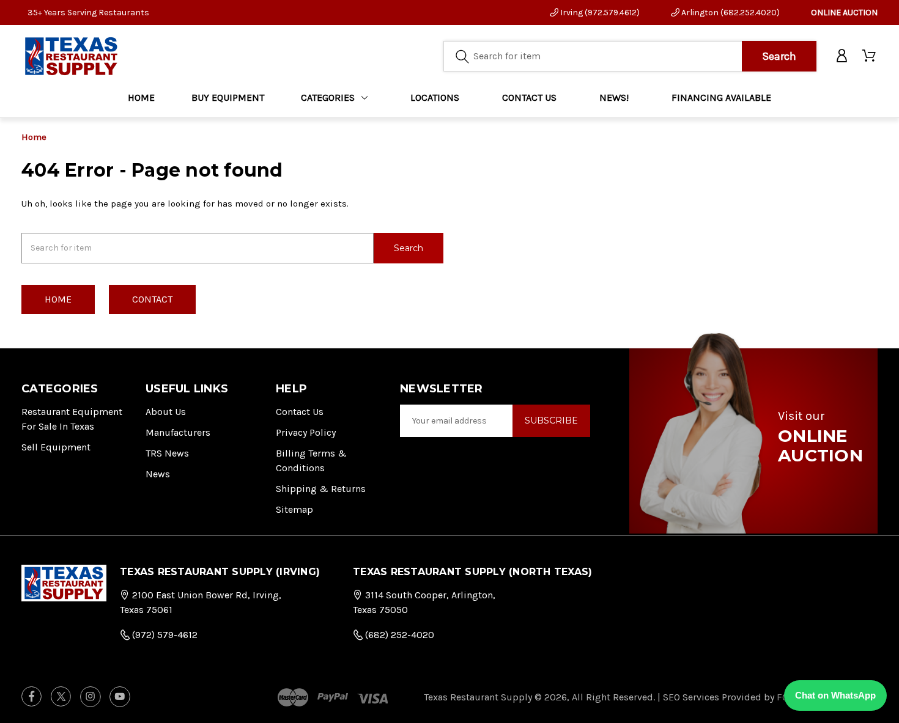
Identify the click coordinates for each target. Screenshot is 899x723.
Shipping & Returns (321, 488)
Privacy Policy (306, 432)
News (158, 474)
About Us (166, 411)
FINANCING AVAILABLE (721, 97)
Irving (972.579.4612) (599, 12)
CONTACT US (529, 97)
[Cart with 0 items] (870, 56)
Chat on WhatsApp (835, 695)
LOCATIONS (434, 97)
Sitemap (294, 509)
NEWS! (614, 97)
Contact (152, 299)
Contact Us (300, 411)
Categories (328, 97)
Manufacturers (178, 432)
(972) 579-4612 (164, 634)
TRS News (167, 453)
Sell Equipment (56, 447)
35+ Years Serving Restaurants (88, 12)
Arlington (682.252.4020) (729, 12)
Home (141, 97)
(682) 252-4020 (398, 634)
